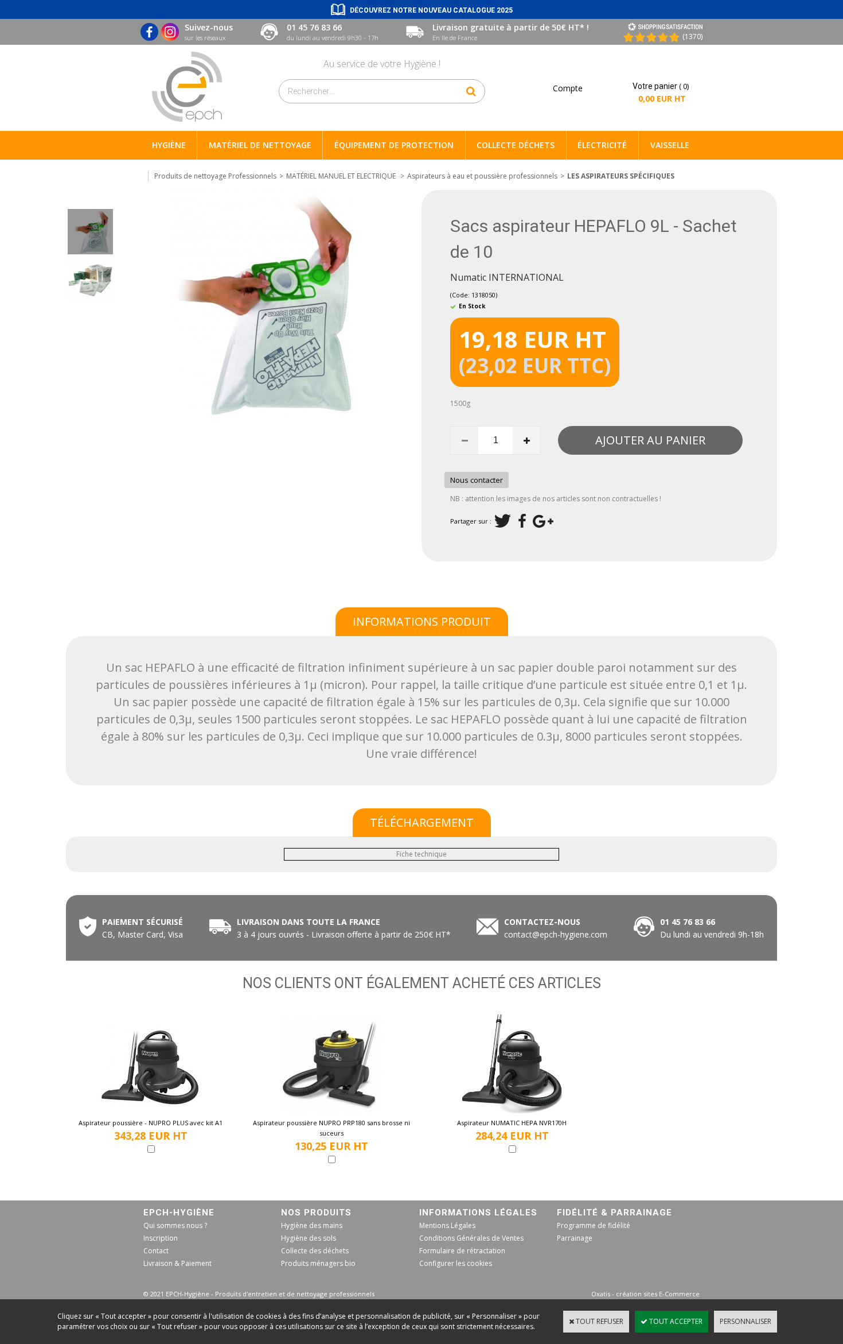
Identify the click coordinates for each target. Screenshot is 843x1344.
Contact (156, 1251)
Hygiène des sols (308, 1238)
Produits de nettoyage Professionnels (215, 176)
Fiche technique (421, 854)
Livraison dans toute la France (310, 921)
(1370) (692, 36)
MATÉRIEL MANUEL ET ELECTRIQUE (341, 176)
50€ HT (341, 934)
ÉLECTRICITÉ (602, 145)
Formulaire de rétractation (462, 1251)
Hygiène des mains (311, 1225)
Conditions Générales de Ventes (471, 1238)
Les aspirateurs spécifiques (620, 176)
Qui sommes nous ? (175, 1225)
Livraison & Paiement (177, 1263)
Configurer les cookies (455, 1263)
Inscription (160, 1238)
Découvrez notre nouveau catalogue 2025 (431, 10)
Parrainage (574, 1238)
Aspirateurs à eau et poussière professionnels (482, 176)
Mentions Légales (447, 1225)
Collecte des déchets (315, 1251)
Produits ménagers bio (318, 1263)
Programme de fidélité (593, 1225)
